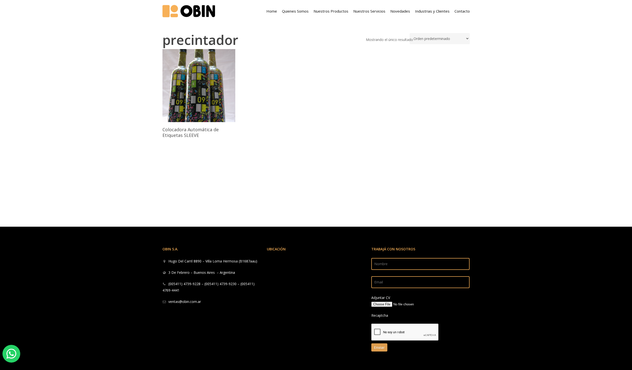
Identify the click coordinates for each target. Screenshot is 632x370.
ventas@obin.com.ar (184, 301)
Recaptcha (379, 315)
